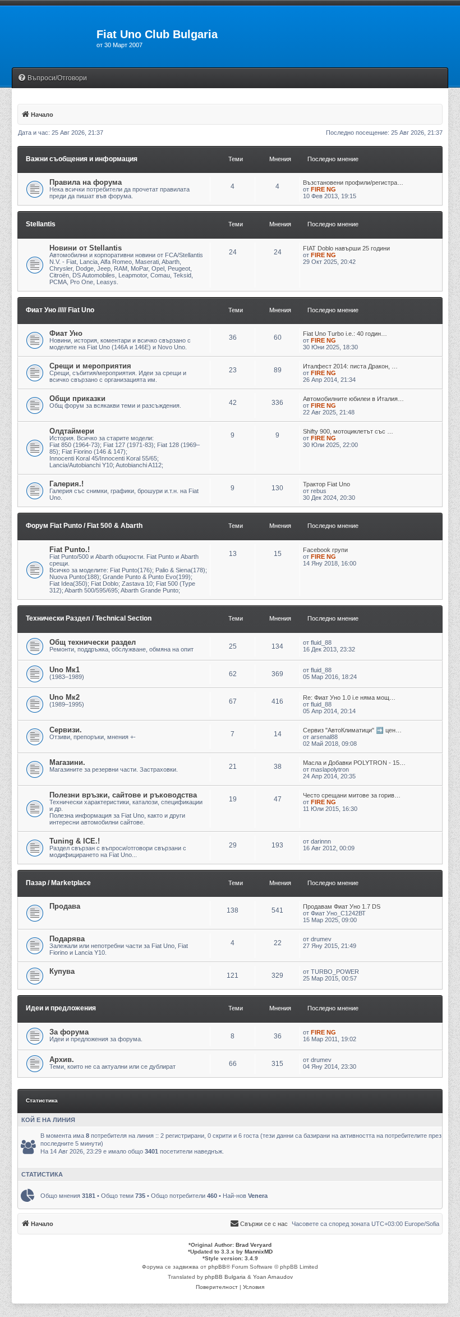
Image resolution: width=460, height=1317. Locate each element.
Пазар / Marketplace (58, 883)
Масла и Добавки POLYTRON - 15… (354, 762)
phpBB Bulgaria (225, 1277)
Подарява (67, 939)
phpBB (217, 1267)
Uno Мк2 (64, 697)
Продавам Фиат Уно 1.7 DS (341, 906)
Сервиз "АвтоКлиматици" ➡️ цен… (352, 730)
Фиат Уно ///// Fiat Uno (60, 310)
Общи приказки (77, 398)
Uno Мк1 (64, 670)
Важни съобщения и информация (81, 159)
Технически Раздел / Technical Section (88, 618)
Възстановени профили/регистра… (353, 182)
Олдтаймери (71, 431)
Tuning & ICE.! (74, 841)
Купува (62, 971)
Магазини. (67, 762)
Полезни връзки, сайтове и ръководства (123, 795)
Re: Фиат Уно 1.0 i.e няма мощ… (349, 697)
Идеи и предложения (61, 1008)
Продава (64, 906)
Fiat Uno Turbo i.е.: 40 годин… (345, 333)
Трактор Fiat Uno (326, 484)
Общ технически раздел (92, 642)
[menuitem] (52, 78)
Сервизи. (65, 730)
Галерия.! (66, 484)
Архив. (61, 1059)
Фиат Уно (65, 333)
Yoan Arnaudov (273, 1277)
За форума (69, 1032)
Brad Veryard (254, 1245)
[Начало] (48, 38)
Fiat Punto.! (69, 549)
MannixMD (259, 1251)
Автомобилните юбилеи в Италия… (353, 398)
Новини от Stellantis (85, 248)
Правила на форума (85, 182)
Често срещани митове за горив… (352, 795)
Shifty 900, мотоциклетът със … (348, 431)
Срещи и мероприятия (90, 366)
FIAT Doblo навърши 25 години (346, 248)
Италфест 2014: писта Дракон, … (350, 366)
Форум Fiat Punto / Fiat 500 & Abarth (84, 526)
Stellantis (41, 224)
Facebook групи (325, 549)
